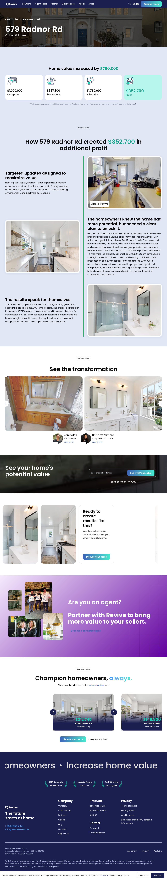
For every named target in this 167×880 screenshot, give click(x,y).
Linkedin (145, 851)
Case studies (64, 810)
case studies (96, 685)
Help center (63, 833)
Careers (62, 829)
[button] (27, 4)
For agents (95, 828)
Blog (60, 824)
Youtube (158, 851)
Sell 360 (93, 815)
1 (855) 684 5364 (14, 825)
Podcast (62, 815)
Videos (61, 819)
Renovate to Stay (98, 810)
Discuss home (151, 4)
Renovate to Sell (97, 805)
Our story (62, 805)
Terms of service (129, 805)
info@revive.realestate (17, 829)
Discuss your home (80, 556)
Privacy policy (127, 810)
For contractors (97, 832)
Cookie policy (127, 815)
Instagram (132, 851)
